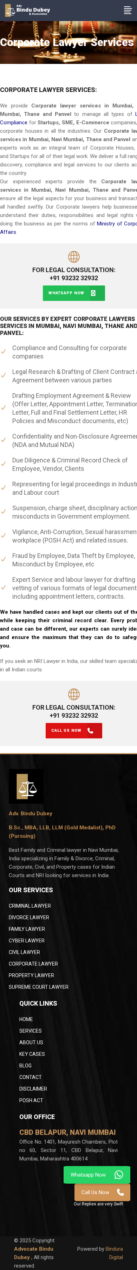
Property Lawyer (31, 975)
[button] (98, 1203)
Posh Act (31, 1100)
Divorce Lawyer (29, 917)
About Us (31, 1042)
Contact (30, 1077)
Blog (25, 1065)
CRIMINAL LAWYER (30, 906)
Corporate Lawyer (33, 964)
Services (30, 1031)
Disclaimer (33, 1089)
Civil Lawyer (24, 952)
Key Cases (32, 1054)
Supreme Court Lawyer (38, 987)
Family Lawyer (27, 929)
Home (26, 1019)
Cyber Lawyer (27, 940)
